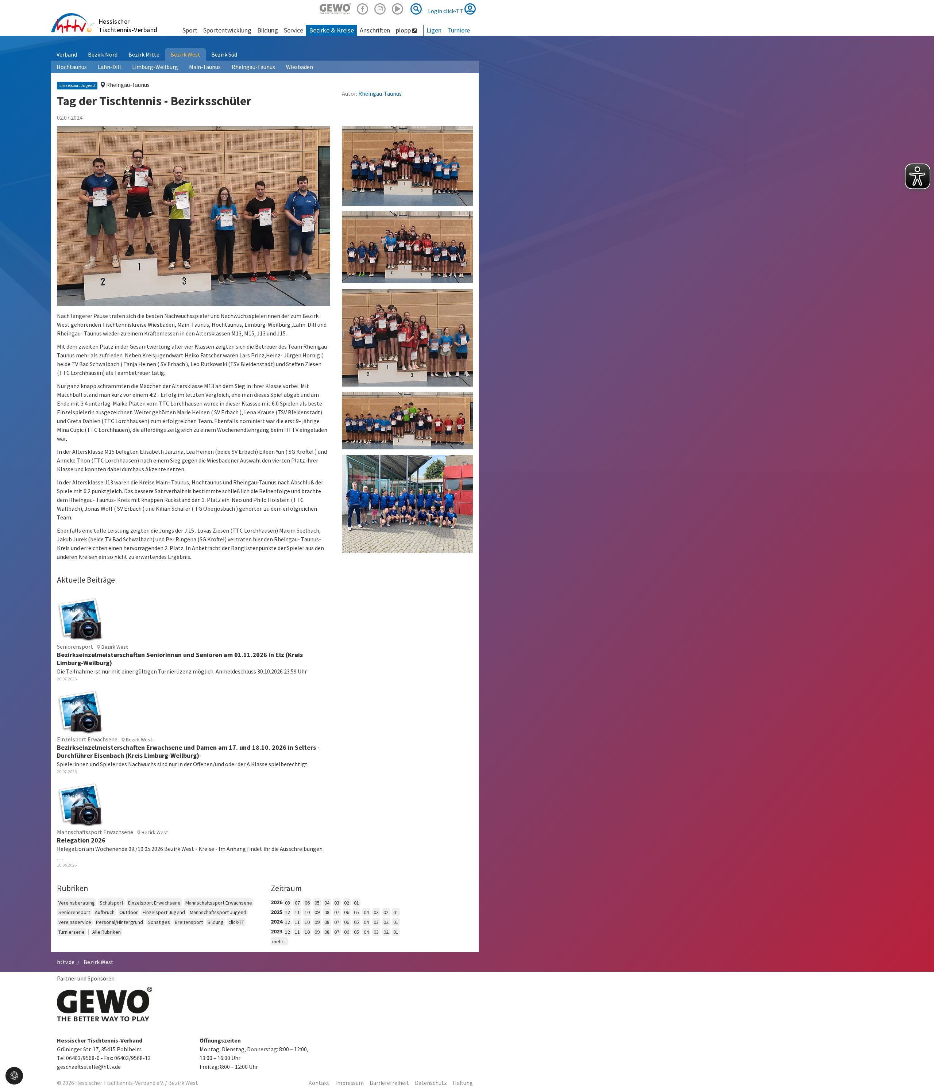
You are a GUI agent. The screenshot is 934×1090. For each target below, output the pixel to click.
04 (326, 902)
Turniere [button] (458, 30)
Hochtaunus (72, 66)
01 (356, 902)
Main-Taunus (205, 66)
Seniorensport (74, 912)
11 (297, 912)
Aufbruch (105, 912)
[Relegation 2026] (80, 803)
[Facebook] (362, 8)
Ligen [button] (434, 30)
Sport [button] (189, 30)
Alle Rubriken (106, 932)
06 (307, 902)
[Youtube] (397, 8)
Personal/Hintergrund (119, 922)
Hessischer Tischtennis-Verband (128, 25)
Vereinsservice (74, 922)
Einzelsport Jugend (164, 912)
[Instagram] (380, 8)
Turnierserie (71, 932)
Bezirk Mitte (143, 54)
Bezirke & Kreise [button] (331, 30)
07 (297, 902)
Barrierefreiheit (389, 1082)
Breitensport (189, 922)
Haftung (463, 1082)
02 (346, 902)
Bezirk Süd (224, 54)
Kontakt (318, 1082)
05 (317, 902)
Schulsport (111, 902)
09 (317, 912)
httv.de (65, 962)
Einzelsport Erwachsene (154, 902)
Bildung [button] (267, 30)
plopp (404, 30)
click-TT (236, 922)
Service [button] (293, 30)
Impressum (349, 1082)
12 (287, 912)
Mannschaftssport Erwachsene (218, 902)
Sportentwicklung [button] (227, 30)
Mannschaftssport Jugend (218, 912)
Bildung (216, 922)
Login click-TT (446, 11)
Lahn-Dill (109, 66)
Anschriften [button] (375, 30)
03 (336, 902)
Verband (67, 54)
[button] (14, 1075)
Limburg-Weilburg (155, 66)
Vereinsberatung (76, 902)
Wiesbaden (299, 66)
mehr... (279, 941)
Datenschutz (431, 1082)
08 (287, 902)
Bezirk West (185, 54)
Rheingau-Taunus (253, 66)
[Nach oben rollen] (919, 1069)
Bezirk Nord (102, 54)
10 (307, 912)
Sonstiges (159, 922)
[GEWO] (335, 8)
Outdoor (128, 912)
